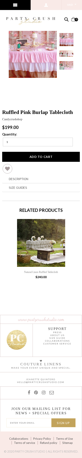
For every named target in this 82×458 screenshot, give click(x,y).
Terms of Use (64, 438)
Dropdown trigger (46, 5)
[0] (73, 21)
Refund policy (48, 443)
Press (57, 332)
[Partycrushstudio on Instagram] (43, 392)
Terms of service (24, 443)
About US (57, 335)
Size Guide (57, 338)
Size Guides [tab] (18, 187)
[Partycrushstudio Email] (50, 392)
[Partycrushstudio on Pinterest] (35, 392)
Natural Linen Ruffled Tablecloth (41, 272)
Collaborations (18, 438)
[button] (7, 170)
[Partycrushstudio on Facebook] (30, 392)
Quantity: (9, 134)
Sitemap (67, 443)
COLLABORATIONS (57, 340)
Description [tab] (18, 179)
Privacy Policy (42, 438)
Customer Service (57, 343)
